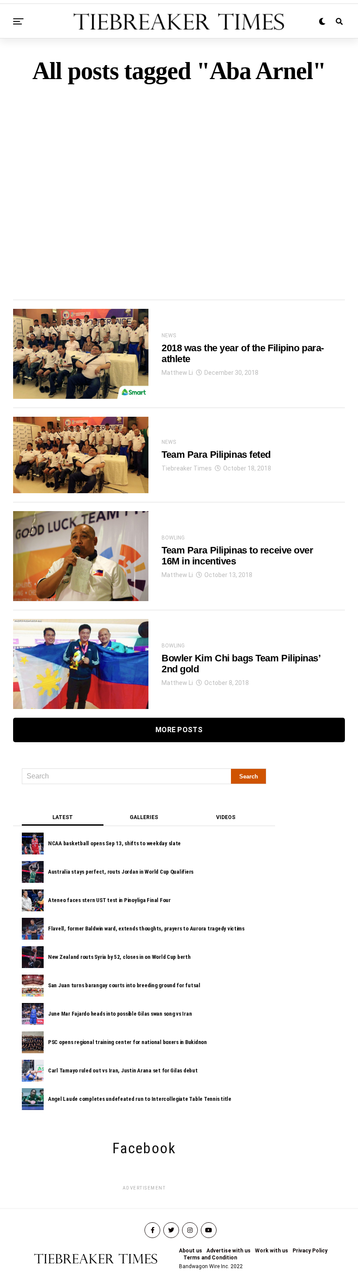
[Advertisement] (179, 176)
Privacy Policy (310, 1251)
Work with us (271, 1251)
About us (190, 1251)
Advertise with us (229, 1251)
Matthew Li (177, 372)
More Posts (179, 730)
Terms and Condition (210, 1258)
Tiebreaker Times (187, 468)
